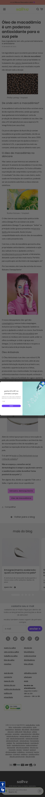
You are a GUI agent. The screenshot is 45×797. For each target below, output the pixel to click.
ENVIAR (11, 406)
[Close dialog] (43, 383)
